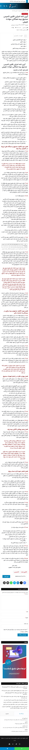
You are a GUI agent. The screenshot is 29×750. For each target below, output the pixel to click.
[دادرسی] (13, 6)
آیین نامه (23, 572)
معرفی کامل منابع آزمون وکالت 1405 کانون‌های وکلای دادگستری (13, 1)
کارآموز (26, 722)
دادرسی (16, 572)
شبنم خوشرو (25, 726)
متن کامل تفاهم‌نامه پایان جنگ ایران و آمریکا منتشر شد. (15, 700)
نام (27, 611)
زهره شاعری (25, 27)
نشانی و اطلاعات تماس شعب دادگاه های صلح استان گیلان (15, 704)
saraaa (26, 729)
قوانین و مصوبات (21, 10)
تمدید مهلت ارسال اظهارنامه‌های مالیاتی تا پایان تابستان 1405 (14, 690)
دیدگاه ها (21, 713)
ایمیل (26, 617)
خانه (26, 10)
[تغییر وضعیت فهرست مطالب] (24, 36)
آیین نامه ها (14, 10)
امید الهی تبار (25, 718)
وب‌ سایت (26, 623)
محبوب (7, 713)
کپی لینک (6, 576)
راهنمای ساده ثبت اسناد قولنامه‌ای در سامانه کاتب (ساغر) (15, 702)
